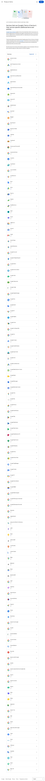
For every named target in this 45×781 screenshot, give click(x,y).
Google (2, 779)
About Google (8, 779)
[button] (2, 1)
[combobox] (38, 779)
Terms (17, 779)
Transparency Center (24, 779)
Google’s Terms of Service (11, 32)
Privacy (13, 779)
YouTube (21, 40)
